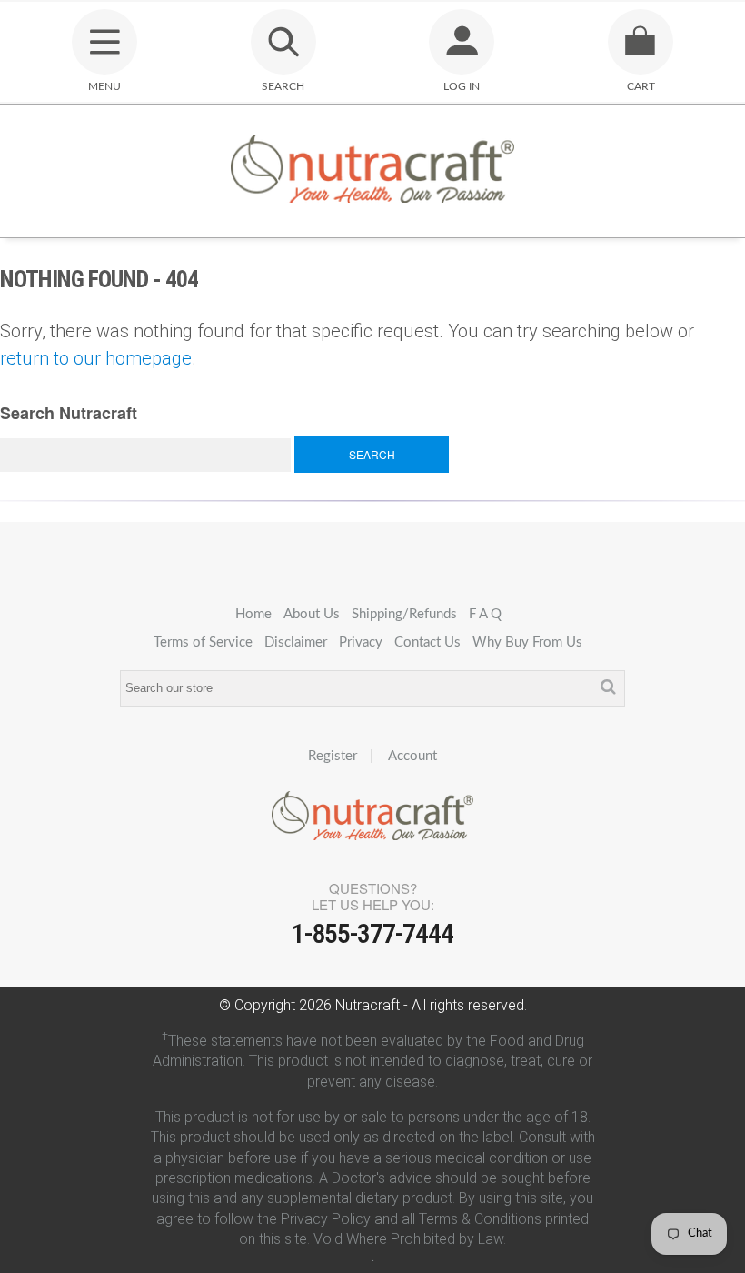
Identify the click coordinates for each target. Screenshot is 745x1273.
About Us (311, 614)
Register (332, 756)
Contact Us (427, 642)
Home (253, 614)
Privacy (360, 642)
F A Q (485, 614)
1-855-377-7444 (372, 933)
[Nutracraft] (372, 171)
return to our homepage (96, 358)
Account (412, 756)
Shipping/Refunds (404, 614)
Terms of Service (203, 642)
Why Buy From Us (527, 642)
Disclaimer (295, 642)
